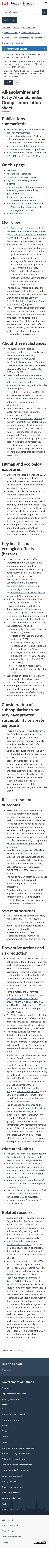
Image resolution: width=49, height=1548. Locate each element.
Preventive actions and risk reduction (25, 203)
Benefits (5, 1431)
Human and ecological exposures (23, 177)
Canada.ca (6, 27)
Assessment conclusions (23, 200)
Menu (8, 20)
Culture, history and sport (13, 1459)
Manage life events (10, 1509)
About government (10, 1399)
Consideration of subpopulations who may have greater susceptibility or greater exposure (26, 190)
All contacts (7, 1388)
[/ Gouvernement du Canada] (18, 3)
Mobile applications (10, 1525)
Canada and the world (12, 1476)
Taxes (4, 1442)
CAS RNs (11, 378)
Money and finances (11, 1481)
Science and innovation (12, 1487)
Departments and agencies (14, 1393)
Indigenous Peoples (11, 1492)
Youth (4, 1504)
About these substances (19, 173)
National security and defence (15, 1453)
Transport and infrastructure (15, 1470)
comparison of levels (31, 850)
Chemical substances (30, 32)
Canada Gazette (33, 152)
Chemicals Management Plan (25, 362)
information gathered (31, 418)
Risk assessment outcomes (20, 196)
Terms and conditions (11, 1536)
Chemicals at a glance (13, 43)
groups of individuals (27, 730)
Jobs (4, 1408)
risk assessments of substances (23, 231)
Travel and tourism (10, 1420)
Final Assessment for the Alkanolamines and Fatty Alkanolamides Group (25, 132)
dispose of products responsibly (23, 1237)
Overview (11, 170)
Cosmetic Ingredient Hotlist (30, 1068)
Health (17, 27)
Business (6, 1425)
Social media (7, 1520)
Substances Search (24, 1190)
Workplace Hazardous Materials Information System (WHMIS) (23, 1277)
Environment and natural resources (18, 1448)
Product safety (29, 27)
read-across (30, 615)
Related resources (16, 213)
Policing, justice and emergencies (17, 1464)
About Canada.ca (9, 1531)
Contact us (6, 1370)
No (18, 83)
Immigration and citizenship (14, 1414)
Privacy (5, 1542)
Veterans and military (11, 1498)
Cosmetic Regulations (28, 1091)
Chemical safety (11, 32)
